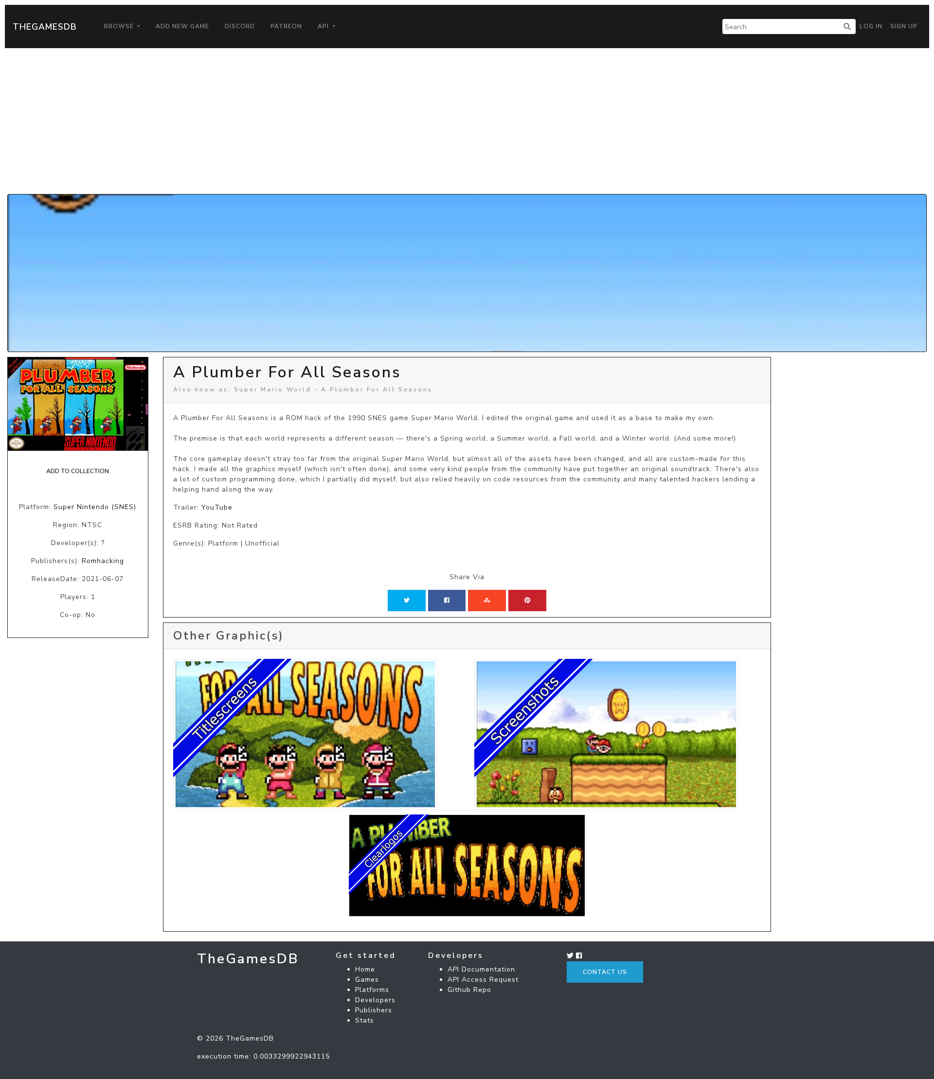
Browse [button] (120, 26)
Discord (240, 26)
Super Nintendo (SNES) (95, 507)
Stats (364, 1020)
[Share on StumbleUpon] (487, 600)
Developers (375, 1000)
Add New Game (182, 26)
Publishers (373, 1010)
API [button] (324, 26)
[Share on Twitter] (407, 600)
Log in (871, 26)
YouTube (217, 507)
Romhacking (103, 561)
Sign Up (903, 26)
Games (367, 979)
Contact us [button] (605, 972)
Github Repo (469, 989)
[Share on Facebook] (447, 600)
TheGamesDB (45, 27)
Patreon (286, 26)
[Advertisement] (467, 121)
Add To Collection (77, 471)
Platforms (372, 989)
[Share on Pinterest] (527, 600)
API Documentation (481, 969)
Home (365, 969)
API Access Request (483, 979)
